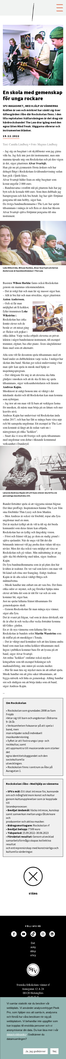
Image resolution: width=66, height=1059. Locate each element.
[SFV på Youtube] (23, 934)
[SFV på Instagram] (43, 934)
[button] (59, 7)
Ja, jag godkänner (36, 1051)
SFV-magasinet (13, 106)
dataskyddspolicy (17, 1034)
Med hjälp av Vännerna (41, 106)
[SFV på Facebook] (14, 934)
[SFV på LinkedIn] (52, 934)
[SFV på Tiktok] (33, 934)
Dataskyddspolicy (33, 944)
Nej (54, 1051)
